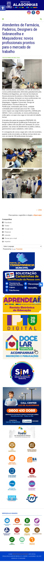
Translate (19, 249)
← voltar (39, 210)
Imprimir (7, 241)
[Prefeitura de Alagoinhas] (22, 4)
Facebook (8, 222)
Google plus (8, 229)
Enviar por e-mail (10, 238)
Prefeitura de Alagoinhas (20, 554)
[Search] (41, 19)
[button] (3, 8)
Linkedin (7, 235)
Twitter (6, 226)
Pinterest (7, 232)
